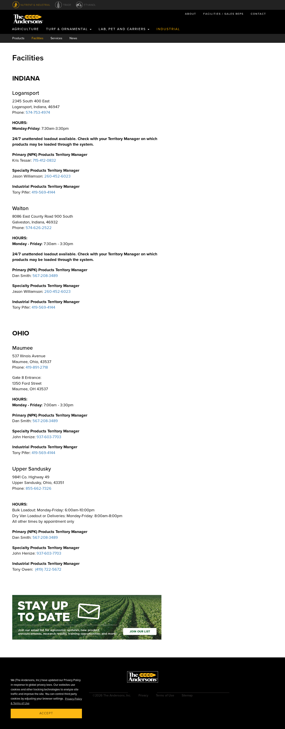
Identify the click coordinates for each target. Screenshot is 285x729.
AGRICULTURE (25, 29)
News (73, 38)
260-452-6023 (57, 176)
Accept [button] (46, 713)
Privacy (143, 695)
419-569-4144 (43, 192)
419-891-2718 (37, 367)
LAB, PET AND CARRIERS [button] (123, 29)
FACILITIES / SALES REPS (223, 13)
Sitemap (187, 695)
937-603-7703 (49, 436)
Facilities (37, 38)
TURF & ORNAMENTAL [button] (67, 29)
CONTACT (258, 13)
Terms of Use (165, 695)
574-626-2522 (39, 227)
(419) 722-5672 (48, 569)
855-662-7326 (38, 488)
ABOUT (190, 13)
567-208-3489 (45, 275)
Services (56, 38)
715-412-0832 (44, 160)
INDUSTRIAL (168, 29)
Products (18, 38)
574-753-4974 (38, 112)
